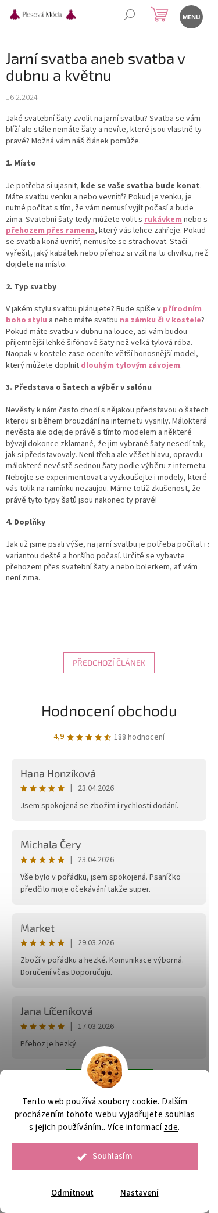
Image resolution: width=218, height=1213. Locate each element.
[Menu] (190, 16)
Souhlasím (112, 1156)
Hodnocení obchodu (109, 710)
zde (171, 1127)
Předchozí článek (109, 662)
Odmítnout (72, 1193)
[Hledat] (129, 16)
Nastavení (139, 1193)
